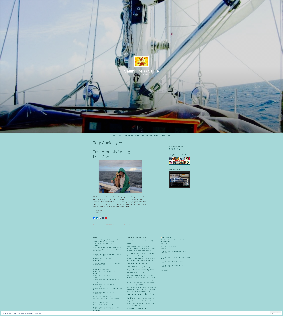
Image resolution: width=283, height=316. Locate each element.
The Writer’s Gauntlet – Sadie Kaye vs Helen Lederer (174, 240)
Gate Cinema (135, 275)
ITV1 (145, 282)
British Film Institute (136, 250)
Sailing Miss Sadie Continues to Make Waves (106, 272)
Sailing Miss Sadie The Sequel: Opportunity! (104, 285)
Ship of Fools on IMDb (100, 302)
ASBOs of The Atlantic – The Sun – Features (105, 244)
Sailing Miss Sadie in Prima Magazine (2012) (106, 276)
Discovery (131, 263)
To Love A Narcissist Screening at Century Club (173, 265)
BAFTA (141, 248)
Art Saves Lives (141, 243)
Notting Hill (144, 287)
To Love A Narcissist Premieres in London (173, 262)
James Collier (152, 282)
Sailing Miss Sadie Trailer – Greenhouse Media (107, 289)
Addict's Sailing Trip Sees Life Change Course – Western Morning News (107, 240)
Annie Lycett (134, 243)
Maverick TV (129, 287)
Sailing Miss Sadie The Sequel (140, 298)
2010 (128, 240)
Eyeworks (128, 275)
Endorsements (147, 272)
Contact (162, 135)
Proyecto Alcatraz (130, 291)
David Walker (150, 260)
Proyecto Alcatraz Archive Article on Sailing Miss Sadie (106, 263)
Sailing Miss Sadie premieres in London (107, 282)
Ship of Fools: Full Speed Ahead (104, 305)
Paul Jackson (150, 287)
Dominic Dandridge (141, 270)
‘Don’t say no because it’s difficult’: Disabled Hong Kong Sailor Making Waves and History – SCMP (107, 254)
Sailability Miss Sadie (101, 269)
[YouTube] (179, 149)
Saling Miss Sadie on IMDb (102, 296)
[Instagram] (174, 149)
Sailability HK (98, 267)
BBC (144, 248)
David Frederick (144, 260)
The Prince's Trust (143, 305)
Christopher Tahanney (135, 256)
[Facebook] (169, 149)
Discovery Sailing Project (102, 258)
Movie (137, 135)
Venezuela (131, 308)
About (120, 135)
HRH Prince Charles (142, 279)
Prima (142, 289)
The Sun (149, 305)
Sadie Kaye (133, 294)
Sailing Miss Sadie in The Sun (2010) (106, 279)
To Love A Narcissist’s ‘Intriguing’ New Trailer (175, 258)
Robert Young (147, 291)
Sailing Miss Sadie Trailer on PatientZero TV (103, 292)
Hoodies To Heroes (134, 277)
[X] (172, 149)
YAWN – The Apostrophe (168, 244)
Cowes (147, 258)
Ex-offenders (153, 272)
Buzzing (163, 248)
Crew (142, 135)
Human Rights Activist (138, 282)
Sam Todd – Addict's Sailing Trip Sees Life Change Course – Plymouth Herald (106, 299)
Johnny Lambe (137, 285)
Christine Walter (147, 253)
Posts (156, 135)
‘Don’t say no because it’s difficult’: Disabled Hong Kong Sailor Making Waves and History (107, 249)
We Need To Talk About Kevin (171, 246)
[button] (176, 182)
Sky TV (144, 301)
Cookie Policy (37, 313)
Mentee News (97, 260)
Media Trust (135, 287)
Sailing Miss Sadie (141, 71)
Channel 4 (138, 253)
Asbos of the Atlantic (141, 246)
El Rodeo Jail (138, 273)
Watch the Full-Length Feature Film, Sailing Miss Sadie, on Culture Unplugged (106, 308)
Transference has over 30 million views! (175, 255)
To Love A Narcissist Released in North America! (175, 251)
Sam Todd (152, 298)
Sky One (139, 301)
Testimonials (128, 135)
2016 (130, 240)
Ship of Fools (132, 301)
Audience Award (132, 248)
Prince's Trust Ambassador (149, 289)
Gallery (149, 135)
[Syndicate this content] (161, 237)
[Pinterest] (177, 149)
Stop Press (120, 224)
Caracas (148, 250)
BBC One (147, 248)
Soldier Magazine (139, 303)
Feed (169, 135)
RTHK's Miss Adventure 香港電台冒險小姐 (104, 224)
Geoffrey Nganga (147, 275)
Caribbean (131, 253)
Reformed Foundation (139, 291)
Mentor (139, 287)
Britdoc (152, 248)
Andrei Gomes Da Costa (140, 241)
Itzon (148, 282)
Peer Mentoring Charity (135, 289)
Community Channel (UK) (136, 258)
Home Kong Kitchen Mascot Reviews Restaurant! (172, 269)
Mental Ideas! (166, 237)
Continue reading (97, 211)
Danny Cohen (135, 260)
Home (114, 135)
